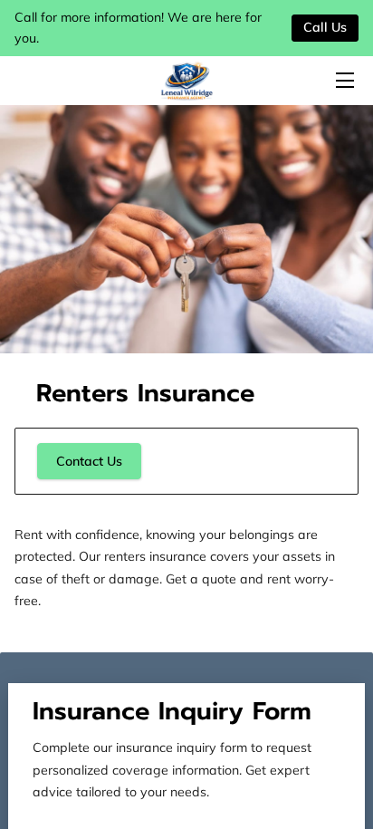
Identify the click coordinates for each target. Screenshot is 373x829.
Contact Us (89, 461)
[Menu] (344, 80)
